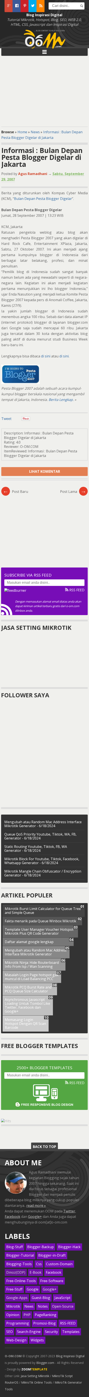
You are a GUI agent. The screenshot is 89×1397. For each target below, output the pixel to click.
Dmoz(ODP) (15, 1272)
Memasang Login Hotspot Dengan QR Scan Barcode (25, 1023)
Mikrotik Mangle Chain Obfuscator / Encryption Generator (42, 873)
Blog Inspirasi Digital (70, 1356)
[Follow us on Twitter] (33, 6)
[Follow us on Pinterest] (25, 6)
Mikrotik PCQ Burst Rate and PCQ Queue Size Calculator (28, 989)
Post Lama (73, 491)
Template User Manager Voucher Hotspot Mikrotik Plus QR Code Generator (39, 931)
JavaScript (62, 1298)
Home (22, 132)
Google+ (35, 1216)
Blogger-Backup (40, 1247)
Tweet (6, 418)
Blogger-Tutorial (20, 1255)
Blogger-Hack (69, 1247)
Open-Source (62, 1306)
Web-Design (16, 1340)
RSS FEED (76, 590)
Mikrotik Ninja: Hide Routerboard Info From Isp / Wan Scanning (32, 964)
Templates (70, 1332)
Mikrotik (13, 1306)
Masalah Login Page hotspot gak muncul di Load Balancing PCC (32, 977)
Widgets (37, 1340)
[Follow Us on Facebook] (17, 6)
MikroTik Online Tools (36, 1382)
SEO (9, 1332)
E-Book (35, 1272)
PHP (27, 1315)
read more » (36, 1205)
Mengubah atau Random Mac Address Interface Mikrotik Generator (36, 952)
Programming (17, 1323)
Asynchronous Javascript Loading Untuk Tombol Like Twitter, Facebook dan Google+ (27, 1005)
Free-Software (51, 1281)
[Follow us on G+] (9, 6)
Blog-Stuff (14, 1247)
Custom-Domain (59, 1264)
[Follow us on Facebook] (40, 6)
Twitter (69, 1211)
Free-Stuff (14, 1289)
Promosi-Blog (44, 1323)
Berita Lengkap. (61, 399)
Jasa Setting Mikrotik (35, 1376)
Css (39, 1264)
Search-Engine (29, 1332)
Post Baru (15, 491)
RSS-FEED (68, 1323)
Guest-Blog (41, 1298)
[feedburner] (15, 590)
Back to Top (44, 1146)
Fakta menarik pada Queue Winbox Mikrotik (40, 921)
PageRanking (45, 1315)
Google (32, 1289)
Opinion (12, 1315)
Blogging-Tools (19, 1264)
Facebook (12, 1216)
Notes (43, 1306)
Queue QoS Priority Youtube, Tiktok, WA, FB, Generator (40, 836)
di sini (45, 356)
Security (51, 1332)
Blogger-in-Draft (52, 1255)
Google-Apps (16, 1298)
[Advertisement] (44, 90)
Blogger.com (45, 1363)
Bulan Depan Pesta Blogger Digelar (43, 198)
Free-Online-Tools (21, 1281)
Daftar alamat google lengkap (29, 941)
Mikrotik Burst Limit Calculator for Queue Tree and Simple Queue (43, 910)
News (35, 132)
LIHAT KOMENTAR (44, 471)
